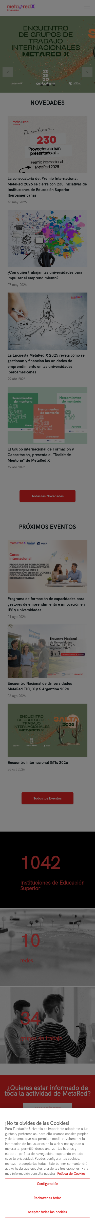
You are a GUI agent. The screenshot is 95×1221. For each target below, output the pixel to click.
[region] (47, 1164)
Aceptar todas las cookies (47, 1212)
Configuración (47, 1184)
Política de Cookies (71, 1173)
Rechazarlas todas (47, 1198)
